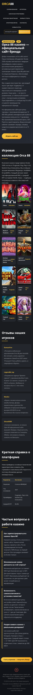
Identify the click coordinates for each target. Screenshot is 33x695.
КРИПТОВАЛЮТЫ (12, 23)
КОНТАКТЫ (23, 23)
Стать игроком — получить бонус (17, 660)
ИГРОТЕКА (23, 9)
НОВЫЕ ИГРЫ (16, 27)
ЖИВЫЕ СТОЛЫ (25, 18)
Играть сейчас (12, 136)
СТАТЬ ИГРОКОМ (24, 32)
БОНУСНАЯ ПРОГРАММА (16, 14)
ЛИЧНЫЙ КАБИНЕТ (11, 32)
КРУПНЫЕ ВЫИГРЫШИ (10, 18)
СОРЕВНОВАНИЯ (12, 9)
